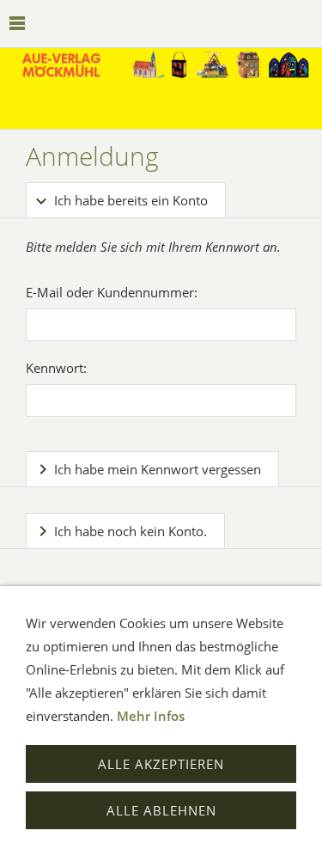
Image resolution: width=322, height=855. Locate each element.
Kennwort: (56, 367)
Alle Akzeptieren (161, 764)
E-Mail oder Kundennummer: (111, 292)
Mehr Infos (151, 715)
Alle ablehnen (161, 810)
